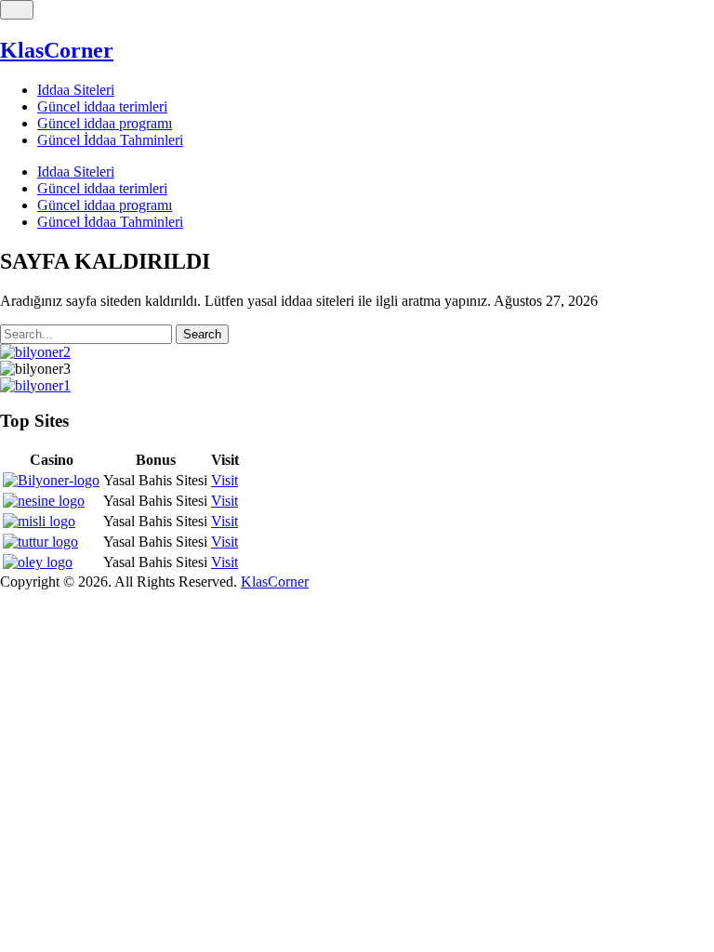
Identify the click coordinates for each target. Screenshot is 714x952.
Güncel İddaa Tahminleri (110, 140)
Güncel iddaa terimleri (102, 106)
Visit (224, 480)
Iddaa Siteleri (75, 90)
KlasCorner (56, 50)
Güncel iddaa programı (104, 123)
